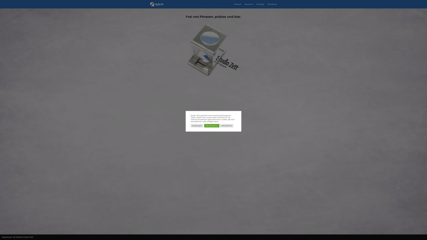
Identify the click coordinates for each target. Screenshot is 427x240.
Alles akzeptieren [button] (211, 126)
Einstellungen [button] (197, 126)
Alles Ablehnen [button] (226, 126)
